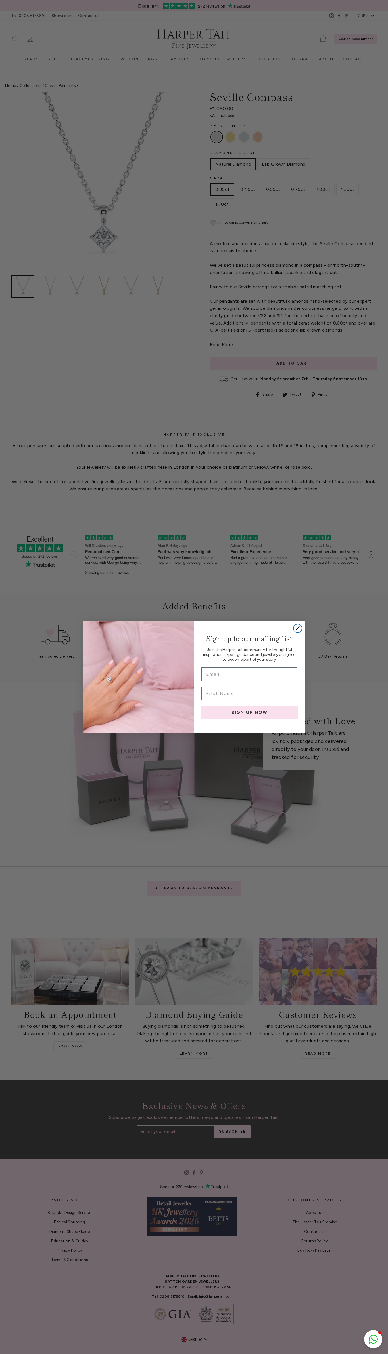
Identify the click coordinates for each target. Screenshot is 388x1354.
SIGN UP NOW (249, 712)
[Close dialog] (297, 628)
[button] (373, 1339)
